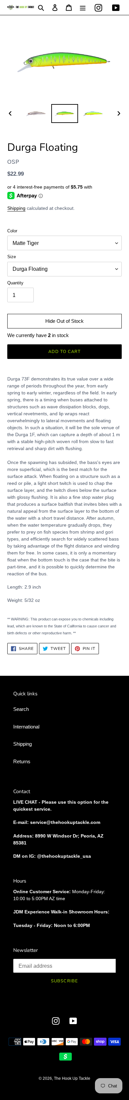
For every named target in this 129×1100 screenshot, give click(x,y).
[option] (36, 113)
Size (11, 256)
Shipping (16, 208)
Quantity (15, 282)
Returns (21, 761)
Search (21, 709)
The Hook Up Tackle (72, 1078)
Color (12, 230)
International (26, 726)
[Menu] (83, 7)
